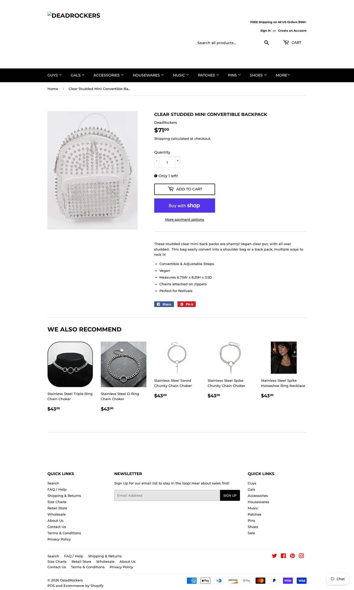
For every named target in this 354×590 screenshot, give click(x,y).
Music (179, 75)
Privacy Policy (59, 539)
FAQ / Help (57, 489)
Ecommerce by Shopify (83, 586)
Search (53, 483)
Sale (251, 533)
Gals (76, 75)
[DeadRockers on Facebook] (283, 556)
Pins (233, 75)
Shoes (257, 75)
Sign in (265, 30)
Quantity (162, 152)
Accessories (107, 75)
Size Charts (57, 502)
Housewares (147, 75)
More (281, 75)
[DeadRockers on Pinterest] (292, 556)
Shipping (162, 138)
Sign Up (230, 495)
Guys (53, 75)
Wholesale (56, 514)
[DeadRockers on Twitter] (274, 556)
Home (52, 89)
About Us (55, 520)
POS (51, 586)
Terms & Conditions (64, 533)
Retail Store (57, 508)
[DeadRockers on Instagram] (301, 556)
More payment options (184, 219)
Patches (207, 75)
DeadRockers (71, 580)
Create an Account (292, 30)
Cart (296, 42)
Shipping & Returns (64, 496)
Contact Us (56, 527)
